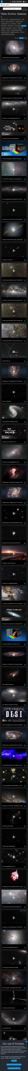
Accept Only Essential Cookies (14, 1064)
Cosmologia (4, 23)
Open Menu (5, 5)
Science (14, 1)
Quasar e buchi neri (16, 30)
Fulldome (17, 25)
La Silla (15, 28)
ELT (9, 23)
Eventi (19, 23)
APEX (2, 21)
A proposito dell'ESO (14, 19)
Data (26, 38)
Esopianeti (4, 25)
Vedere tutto (4, 19)
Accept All (14, 1060)
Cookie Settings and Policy (14, 1068)
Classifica (21, 38)
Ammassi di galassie (6, 28)
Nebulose (20, 28)
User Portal (19, 1)
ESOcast (14, 23)
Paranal (3, 30)
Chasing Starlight (9, 21)
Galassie (23, 25)
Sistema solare (5, 32)
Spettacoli (11, 25)
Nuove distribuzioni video (7, 34)
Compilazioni (19, 21)
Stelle (22, 32)
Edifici (8, 30)
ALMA (22, 19)
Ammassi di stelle (14, 32)
